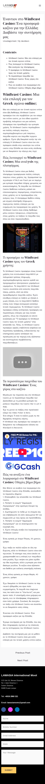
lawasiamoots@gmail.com (18, 702)
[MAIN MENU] (40, 5)
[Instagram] (10, 709)
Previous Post (23, 652)
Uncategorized (9, 41)
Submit (9, 770)
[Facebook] (3, 709)
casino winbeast (21, 334)
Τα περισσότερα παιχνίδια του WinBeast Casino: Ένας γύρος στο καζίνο (23, 79)
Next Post (22, 660)
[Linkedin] (17, 709)
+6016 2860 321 (11, 696)
